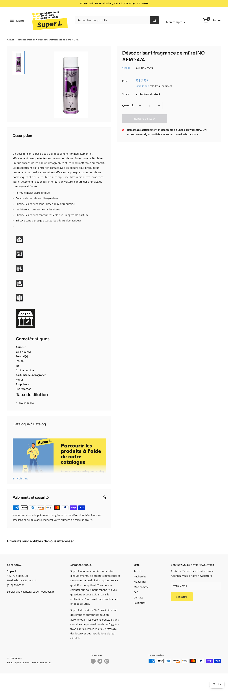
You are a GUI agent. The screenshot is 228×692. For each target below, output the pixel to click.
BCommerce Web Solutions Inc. (35, 662)
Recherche (140, 576)
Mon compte (174, 22)
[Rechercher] (154, 20)
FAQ (136, 592)
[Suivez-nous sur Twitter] (99, 661)
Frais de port (142, 85)
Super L (126, 68)
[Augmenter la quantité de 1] (158, 105)
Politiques (140, 603)
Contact (138, 597)
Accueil (10, 39)
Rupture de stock (144, 118)
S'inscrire (181, 596)
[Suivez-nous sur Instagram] (106, 661)
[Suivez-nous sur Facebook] (93, 661)
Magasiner (140, 581)
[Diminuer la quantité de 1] (140, 105)
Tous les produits (26, 39)
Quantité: (128, 105)
